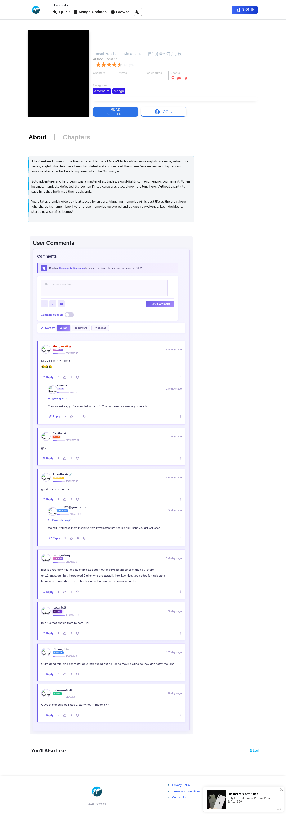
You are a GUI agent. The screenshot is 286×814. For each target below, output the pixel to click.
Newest (82, 328)
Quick (63, 12)
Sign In (245, 10)
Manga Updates (92, 12)
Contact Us (179, 797)
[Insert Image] (61, 303)
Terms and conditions (186, 791)
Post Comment (160, 304)
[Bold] (44, 303)
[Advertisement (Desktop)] (228, 152)
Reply (49, 377)
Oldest (102, 328)
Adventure (102, 91)
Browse (122, 12)
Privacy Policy (181, 785)
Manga (119, 91)
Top (65, 328)
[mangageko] (39, 10)
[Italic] (52, 303)
